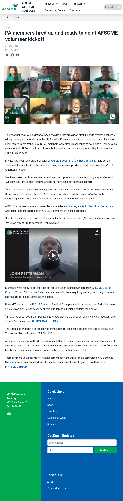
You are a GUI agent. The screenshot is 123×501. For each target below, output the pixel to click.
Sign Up (105, 449)
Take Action (78, 4)
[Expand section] (57, 4)
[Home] (7, 17)
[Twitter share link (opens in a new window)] (7, 55)
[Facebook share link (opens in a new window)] (12, 55)
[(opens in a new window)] (61, 255)
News (64, 4)
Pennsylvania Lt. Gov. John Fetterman (91, 206)
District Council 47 (85, 160)
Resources (76, 10)
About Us (49, 4)
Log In (50, 481)
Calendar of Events (55, 10)
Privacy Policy (55, 474)
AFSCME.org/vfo (18, 366)
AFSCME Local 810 (62, 160)
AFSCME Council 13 (41, 304)
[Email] (18, 55)
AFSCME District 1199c (45, 321)
